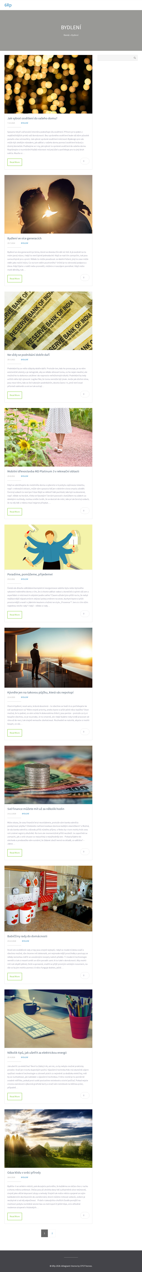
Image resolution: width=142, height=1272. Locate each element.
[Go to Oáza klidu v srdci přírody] (48, 1138)
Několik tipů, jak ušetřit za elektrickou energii (37, 1053)
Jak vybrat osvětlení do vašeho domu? (32, 118)
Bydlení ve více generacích (24, 238)
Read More (15, 162)
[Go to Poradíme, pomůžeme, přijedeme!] (48, 547)
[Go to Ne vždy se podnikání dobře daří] (48, 321)
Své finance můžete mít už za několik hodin (35, 809)
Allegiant (65, 1266)
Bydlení (24, 123)
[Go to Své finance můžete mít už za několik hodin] (48, 775)
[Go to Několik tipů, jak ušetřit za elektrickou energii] (48, 1018)
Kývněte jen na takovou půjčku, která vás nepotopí (40, 692)
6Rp (8, 5)
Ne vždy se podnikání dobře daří (28, 355)
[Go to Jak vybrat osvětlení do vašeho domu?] (48, 84)
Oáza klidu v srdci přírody (24, 1172)
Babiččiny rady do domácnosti (27, 936)
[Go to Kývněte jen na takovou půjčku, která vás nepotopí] (48, 658)
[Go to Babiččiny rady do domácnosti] (48, 898)
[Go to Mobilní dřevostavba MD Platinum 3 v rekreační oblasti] (48, 437)
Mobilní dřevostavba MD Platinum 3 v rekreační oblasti (43, 471)
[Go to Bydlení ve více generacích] (48, 204)
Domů (66, 35)
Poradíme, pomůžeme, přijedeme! (30, 574)
